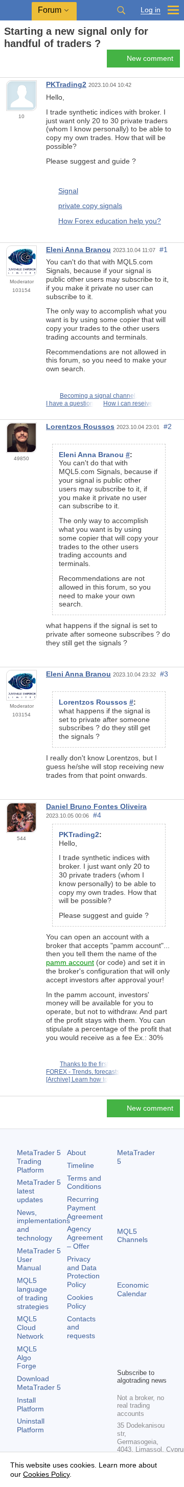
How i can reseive (128, 403)
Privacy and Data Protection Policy (83, 1272)
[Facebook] (123, 1342)
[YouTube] (123, 1359)
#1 (163, 249)
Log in (150, 10)
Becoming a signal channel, (98, 395)
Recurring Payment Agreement (85, 1208)
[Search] (121, 10)
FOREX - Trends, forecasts (83, 1071)
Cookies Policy (80, 1301)
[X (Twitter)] (156, 1342)
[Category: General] (19, 61)
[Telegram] (139, 1342)
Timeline (80, 1165)
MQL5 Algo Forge (27, 1357)
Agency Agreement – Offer (85, 1237)
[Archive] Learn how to (77, 1079)
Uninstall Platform (30, 1425)
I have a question (70, 403)
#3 (164, 674)
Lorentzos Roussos (80, 426)
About (76, 1152)
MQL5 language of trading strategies (33, 1293)
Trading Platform (39, 1161)
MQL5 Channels (132, 1235)
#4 (97, 815)
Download (39, 1383)
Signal (68, 191)
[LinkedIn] (139, 1359)
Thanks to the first (84, 1064)
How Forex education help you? (109, 221)
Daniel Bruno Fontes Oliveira (96, 806)
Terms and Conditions (84, 1182)
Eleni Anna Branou (78, 249)
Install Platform (30, 1404)
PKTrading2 (66, 84)
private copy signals (90, 205)
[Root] (7, 61)
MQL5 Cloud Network (30, 1327)
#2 (168, 426)
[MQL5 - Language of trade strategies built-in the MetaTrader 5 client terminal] (16, 10)
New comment (150, 58)
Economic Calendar (133, 1289)
